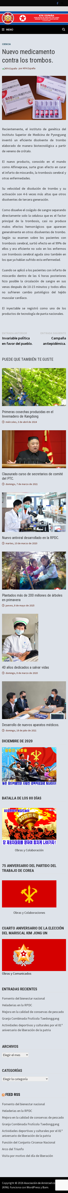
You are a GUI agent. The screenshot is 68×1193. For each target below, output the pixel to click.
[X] (62, 3)
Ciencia (6, 44)
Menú (9, 29)
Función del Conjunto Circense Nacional (28, 1142)
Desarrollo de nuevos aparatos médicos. (30, 725)
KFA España (29, 68)
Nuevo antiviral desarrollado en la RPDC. (30, 538)
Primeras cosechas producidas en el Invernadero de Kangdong (27, 414)
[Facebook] (58, 3)
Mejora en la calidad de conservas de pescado (33, 1012)
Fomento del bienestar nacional (23, 998)
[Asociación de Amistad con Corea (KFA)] (34, 18)
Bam (45, 1187)
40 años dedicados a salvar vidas (25, 667)
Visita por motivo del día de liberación (27, 1156)
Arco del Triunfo (13, 1149)
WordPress (33, 1187)
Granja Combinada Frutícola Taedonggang (30, 1018)
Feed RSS (12, 1094)
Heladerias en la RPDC (17, 1005)
